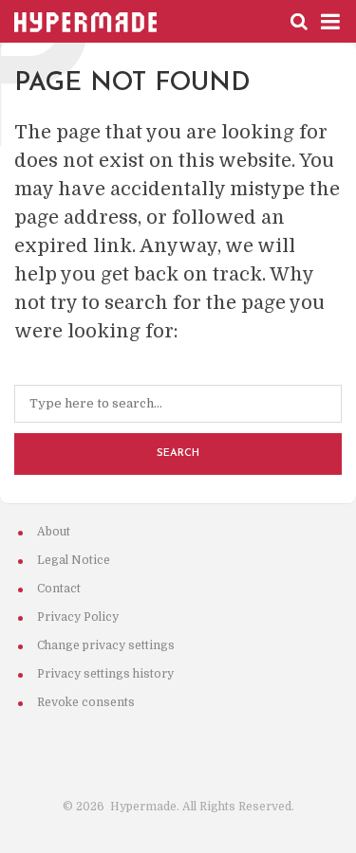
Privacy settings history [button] (105, 674)
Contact (59, 588)
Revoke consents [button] (86, 702)
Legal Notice (73, 560)
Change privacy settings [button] (106, 645)
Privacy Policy (78, 617)
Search (178, 453)
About (53, 531)
